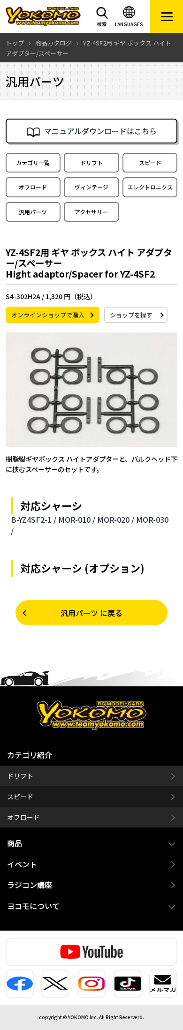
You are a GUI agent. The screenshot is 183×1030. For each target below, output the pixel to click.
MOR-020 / (115, 519)
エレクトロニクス (150, 187)
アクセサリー (91, 212)
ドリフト (91, 162)
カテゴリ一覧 (33, 162)
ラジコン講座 (29, 884)
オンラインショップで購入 (47, 314)
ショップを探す (131, 314)
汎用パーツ (33, 212)
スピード (150, 162)
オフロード (33, 187)
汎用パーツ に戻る (91, 612)
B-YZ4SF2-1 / (33, 519)
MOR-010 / (76, 519)
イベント (22, 864)
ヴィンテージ (91, 187)
